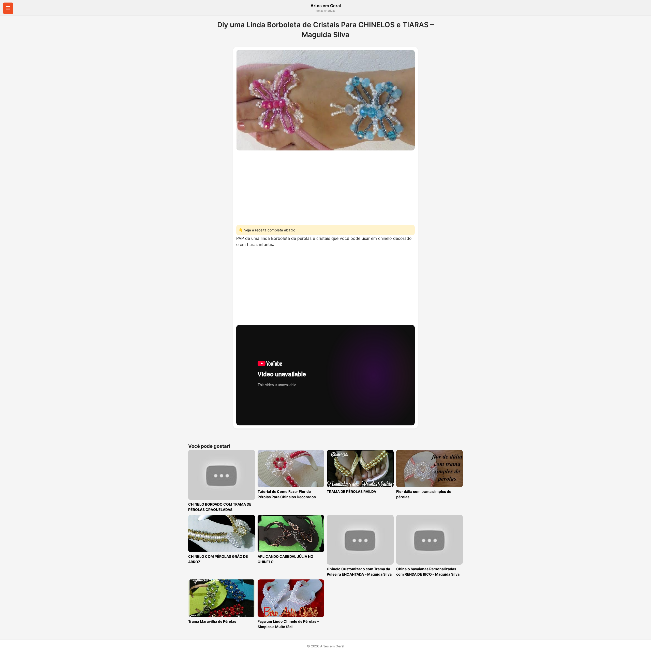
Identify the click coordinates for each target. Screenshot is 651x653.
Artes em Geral (325, 5)
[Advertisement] (325, 186)
